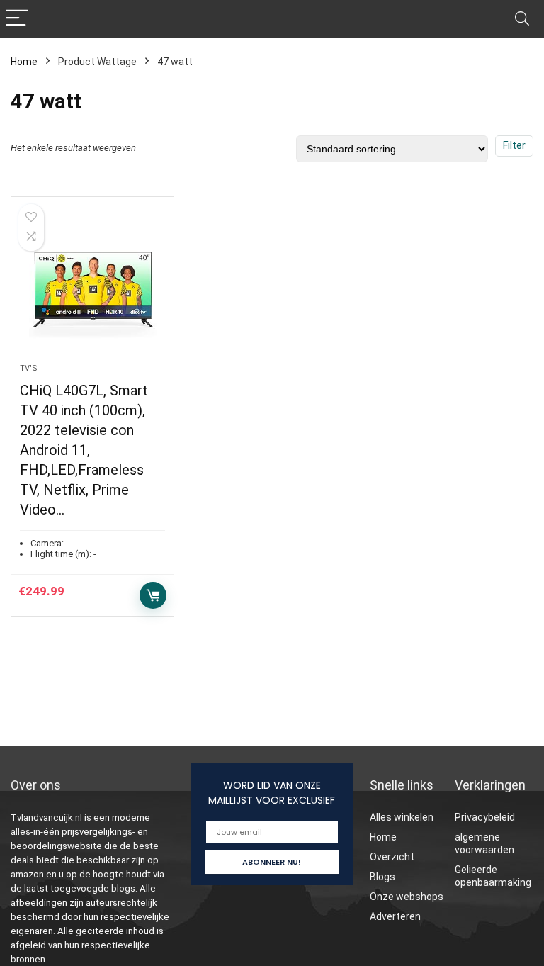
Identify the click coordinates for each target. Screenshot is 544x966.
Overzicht (392, 857)
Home (24, 61)
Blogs (382, 876)
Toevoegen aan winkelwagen (153, 595)
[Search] (522, 19)
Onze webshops (406, 896)
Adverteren (395, 916)
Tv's (29, 368)
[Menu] (17, 19)
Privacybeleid (485, 817)
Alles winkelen (402, 817)
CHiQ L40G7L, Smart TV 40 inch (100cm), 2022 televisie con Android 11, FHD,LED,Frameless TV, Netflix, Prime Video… (84, 450)
